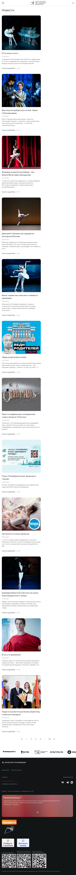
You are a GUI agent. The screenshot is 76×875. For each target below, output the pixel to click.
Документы (5, 770)
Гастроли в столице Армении (15, 534)
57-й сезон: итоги (10, 53)
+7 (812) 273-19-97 (8, 781)
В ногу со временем (11, 654)
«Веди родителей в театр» (14, 357)
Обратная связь (16, 770)
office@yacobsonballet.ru (9, 784)
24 (50, 739)
